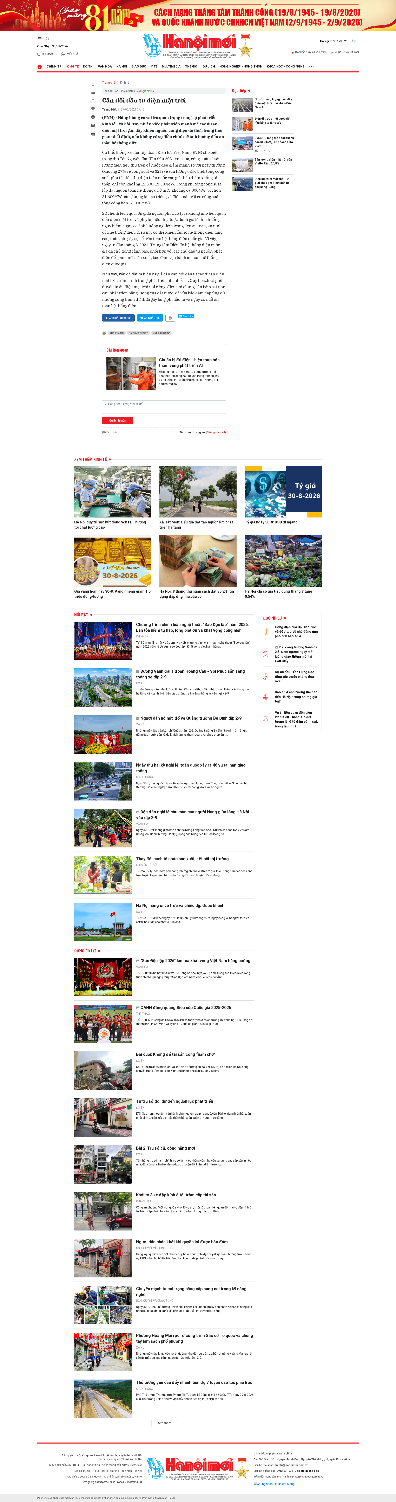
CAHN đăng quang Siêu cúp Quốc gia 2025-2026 (185, 1007)
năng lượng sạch (138, 332)
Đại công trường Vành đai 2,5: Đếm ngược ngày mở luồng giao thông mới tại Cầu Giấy (296, 654)
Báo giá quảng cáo (307, 1470)
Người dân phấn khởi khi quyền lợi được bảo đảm (182, 1241)
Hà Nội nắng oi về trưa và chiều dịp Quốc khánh (180, 905)
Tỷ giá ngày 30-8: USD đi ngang (271, 522)
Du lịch (209, 66)
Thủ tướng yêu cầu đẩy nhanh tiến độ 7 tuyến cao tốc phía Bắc (194, 1382)
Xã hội (122, 66)
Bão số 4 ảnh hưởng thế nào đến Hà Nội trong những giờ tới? (296, 696)
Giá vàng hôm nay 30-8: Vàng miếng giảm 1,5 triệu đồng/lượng (112, 594)
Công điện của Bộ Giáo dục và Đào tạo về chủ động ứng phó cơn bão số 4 (296, 631)
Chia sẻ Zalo (152, 317)
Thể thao (143, 1013)
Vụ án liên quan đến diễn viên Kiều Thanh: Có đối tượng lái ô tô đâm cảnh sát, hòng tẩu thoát (296, 719)
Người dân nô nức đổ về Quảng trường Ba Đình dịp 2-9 (191, 718)
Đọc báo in (49, 54)
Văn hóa (105, 66)
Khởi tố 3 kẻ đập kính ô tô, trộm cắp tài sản (176, 1194)
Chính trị (54, 66)
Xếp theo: (185, 432)
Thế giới (191, 66)
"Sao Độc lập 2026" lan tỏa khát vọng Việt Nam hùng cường (195, 960)
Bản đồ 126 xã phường (311, 52)
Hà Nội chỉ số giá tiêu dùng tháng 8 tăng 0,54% (278, 594)
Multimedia (171, 66)
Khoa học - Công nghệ (285, 66)
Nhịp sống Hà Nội (347, 52)
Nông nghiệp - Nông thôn (240, 66)
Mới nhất (73, 54)
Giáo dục (138, 66)
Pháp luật (143, 1201)
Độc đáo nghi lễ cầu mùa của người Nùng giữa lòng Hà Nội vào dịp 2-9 (192, 814)
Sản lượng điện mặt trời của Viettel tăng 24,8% (273, 161)
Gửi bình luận (117, 420)
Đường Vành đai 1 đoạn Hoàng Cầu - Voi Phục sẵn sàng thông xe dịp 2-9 (190, 674)
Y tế (154, 66)
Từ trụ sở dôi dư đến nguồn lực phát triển (174, 1101)
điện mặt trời (117, 332)
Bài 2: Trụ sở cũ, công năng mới (165, 1148)
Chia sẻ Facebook (120, 317)
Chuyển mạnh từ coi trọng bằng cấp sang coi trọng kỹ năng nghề (191, 1291)
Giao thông (144, 777)
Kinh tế (73, 66)
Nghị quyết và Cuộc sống (154, 1248)
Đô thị (88, 66)
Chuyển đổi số (146, 865)
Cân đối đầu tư (161, 332)
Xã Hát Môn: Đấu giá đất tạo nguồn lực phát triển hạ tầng (196, 524)
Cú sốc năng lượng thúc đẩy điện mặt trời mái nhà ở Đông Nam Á (274, 103)
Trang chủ (108, 82)
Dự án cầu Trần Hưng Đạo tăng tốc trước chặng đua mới (294, 676)
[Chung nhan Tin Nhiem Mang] (274, 1484)
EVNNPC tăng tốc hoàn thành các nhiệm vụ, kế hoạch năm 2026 (274, 142)
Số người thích (216, 432)
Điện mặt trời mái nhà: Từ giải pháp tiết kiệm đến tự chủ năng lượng (272, 183)
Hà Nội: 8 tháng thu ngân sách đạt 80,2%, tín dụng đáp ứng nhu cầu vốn (196, 594)
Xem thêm (164, 1423)
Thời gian (199, 432)
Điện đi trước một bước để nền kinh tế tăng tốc (272, 120)
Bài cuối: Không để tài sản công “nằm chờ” (176, 1054)
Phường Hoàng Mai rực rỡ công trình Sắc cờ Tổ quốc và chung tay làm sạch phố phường (194, 1338)
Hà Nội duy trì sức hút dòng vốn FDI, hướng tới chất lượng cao (110, 524)
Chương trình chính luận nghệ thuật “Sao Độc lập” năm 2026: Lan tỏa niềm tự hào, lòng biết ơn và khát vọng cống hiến (192, 627)
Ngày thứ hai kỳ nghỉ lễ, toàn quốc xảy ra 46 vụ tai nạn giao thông (191, 768)
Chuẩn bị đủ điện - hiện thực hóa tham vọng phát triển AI (189, 362)
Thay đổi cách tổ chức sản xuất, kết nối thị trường (182, 858)
